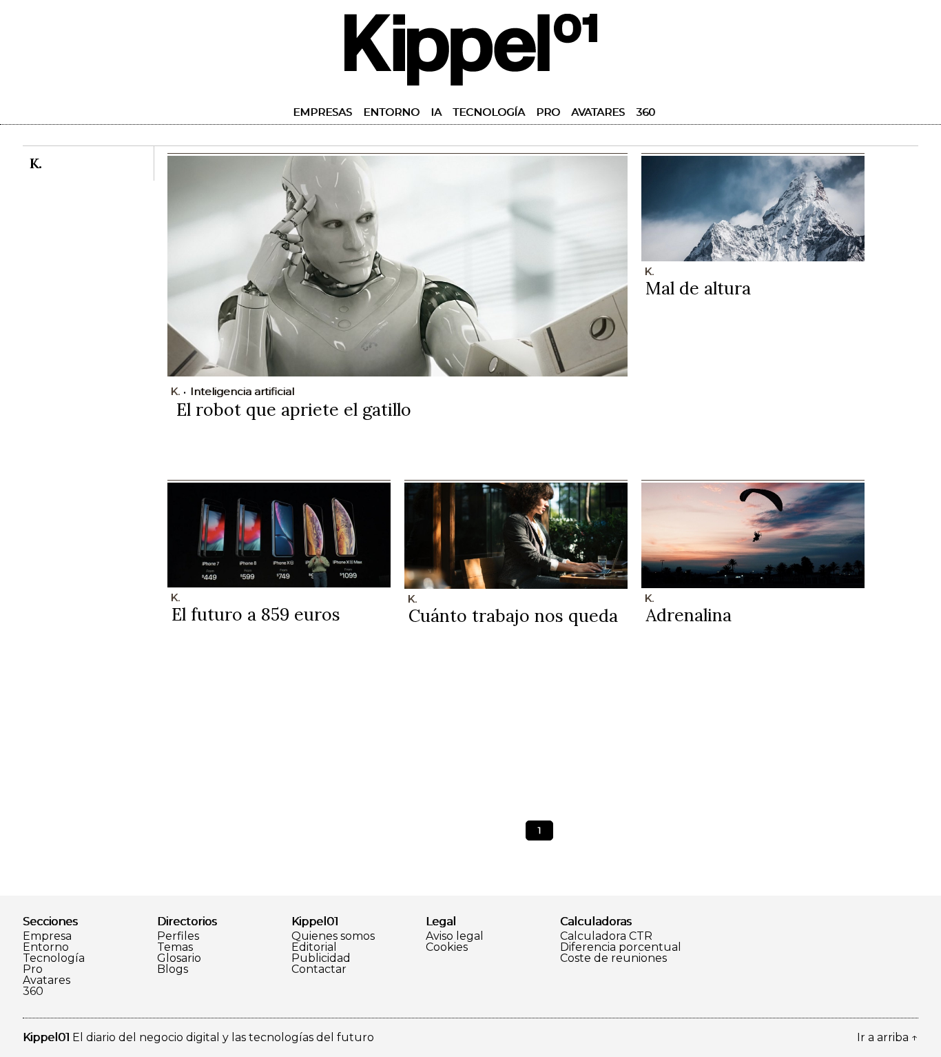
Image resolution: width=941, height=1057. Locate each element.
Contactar (319, 969)
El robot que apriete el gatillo (293, 410)
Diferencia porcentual (620, 947)
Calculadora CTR (606, 936)
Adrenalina (688, 615)
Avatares (598, 112)
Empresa (47, 936)
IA (436, 112)
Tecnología (489, 112)
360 (645, 112)
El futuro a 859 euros (256, 614)
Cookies (447, 947)
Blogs (172, 969)
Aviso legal (455, 936)
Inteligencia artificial (242, 391)
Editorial (314, 947)
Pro (548, 112)
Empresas (322, 112)
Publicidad (321, 958)
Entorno (391, 112)
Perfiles (178, 936)
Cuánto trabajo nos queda (513, 616)
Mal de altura (698, 288)
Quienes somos (333, 936)
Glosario (179, 958)
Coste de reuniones (613, 958)
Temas (175, 947)
